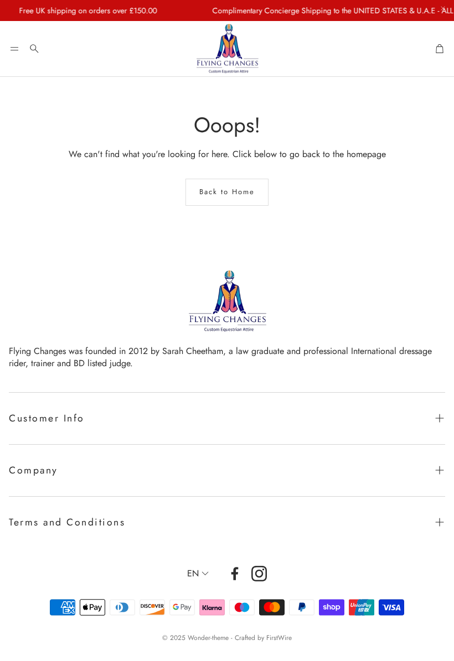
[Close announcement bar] (443, 8)
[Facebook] (235, 573)
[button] (14, 48)
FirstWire (279, 638)
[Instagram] (259, 573)
